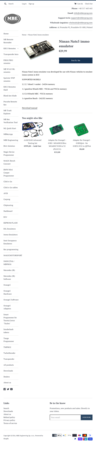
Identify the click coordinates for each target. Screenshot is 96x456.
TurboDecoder (9, 353)
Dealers (7, 376)
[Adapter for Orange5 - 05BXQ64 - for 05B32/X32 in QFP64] (81, 130)
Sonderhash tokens (8, 331)
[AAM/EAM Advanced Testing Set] (32, 130)
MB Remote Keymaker (8, 41)
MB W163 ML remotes (9, 70)
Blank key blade (10, 95)
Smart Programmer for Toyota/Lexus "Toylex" (10, 319)
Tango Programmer (9, 340)
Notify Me (75, 60)
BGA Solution (9, 146)
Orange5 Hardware (8, 292)
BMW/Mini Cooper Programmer (9, 172)
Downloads (8, 370)
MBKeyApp (8, 134)
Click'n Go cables (11, 187)
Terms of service (10, 423)
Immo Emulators (11, 234)
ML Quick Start (10, 128)
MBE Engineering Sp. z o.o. (25, 436)
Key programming (11, 249)
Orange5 (7, 285)
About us (7, 382)
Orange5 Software (11, 299)
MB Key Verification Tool (11, 121)
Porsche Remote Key (10, 103)
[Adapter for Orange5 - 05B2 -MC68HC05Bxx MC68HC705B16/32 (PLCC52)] (57, 130)
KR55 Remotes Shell (10, 88)
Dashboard (8, 211)
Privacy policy (9, 420)
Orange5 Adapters (7, 307)
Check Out (88, 4)
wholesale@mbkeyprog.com (80, 22)
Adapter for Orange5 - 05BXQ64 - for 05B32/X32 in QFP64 (82, 143)
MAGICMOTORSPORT (11, 255)
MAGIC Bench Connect (9, 162)
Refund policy (9, 417)
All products (9, 365)
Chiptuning (8, 205)
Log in (24, 4)
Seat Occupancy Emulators (10, 242)
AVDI (6, 193)
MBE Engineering (11, 140)
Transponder (9, 359)
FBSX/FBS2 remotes (8, 62)
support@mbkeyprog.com (81, 18)
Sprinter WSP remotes (9, 79)
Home (6, 33)
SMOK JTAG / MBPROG (9, 263)
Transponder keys (11, 54)
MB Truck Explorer (7, 112)
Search (6, 408)
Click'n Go (8, 181)
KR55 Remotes (11, 48)
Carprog (7, 199)
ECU (5, 217)
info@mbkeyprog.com (83, 13)
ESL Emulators (10, 228)
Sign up (31, 4)
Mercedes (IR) (9, 270)
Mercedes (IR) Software (9, 277)
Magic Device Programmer (9, 153)
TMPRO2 (7, 347)
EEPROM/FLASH (11, 223)
